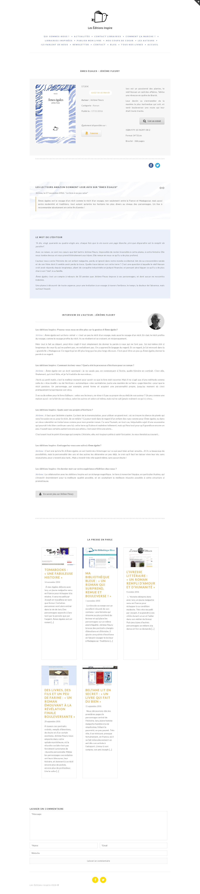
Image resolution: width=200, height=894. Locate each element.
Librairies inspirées (58, 40)
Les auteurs (146, 40)
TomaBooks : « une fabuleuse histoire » (59, 573)
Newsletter (81, 45)
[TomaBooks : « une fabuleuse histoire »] (59, 556)
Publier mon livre (89, 40)
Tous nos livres (132, 45)
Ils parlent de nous (54, 45)
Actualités (82, 36)
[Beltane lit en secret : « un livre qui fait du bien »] (100, 675)
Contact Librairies (107, 36)
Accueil (153, 45)
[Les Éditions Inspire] (100, 16)
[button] (91, 133)
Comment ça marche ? (141, 36)
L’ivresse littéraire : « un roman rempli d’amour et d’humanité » (141, 579)
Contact (99, 45)
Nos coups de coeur (120, 40)
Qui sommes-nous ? (57, 36)
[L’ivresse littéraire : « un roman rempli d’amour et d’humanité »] (141, 557)
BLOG (113, 45)
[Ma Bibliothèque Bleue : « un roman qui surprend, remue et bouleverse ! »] (100, 558)
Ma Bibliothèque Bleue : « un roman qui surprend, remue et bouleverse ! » (98, 584)
